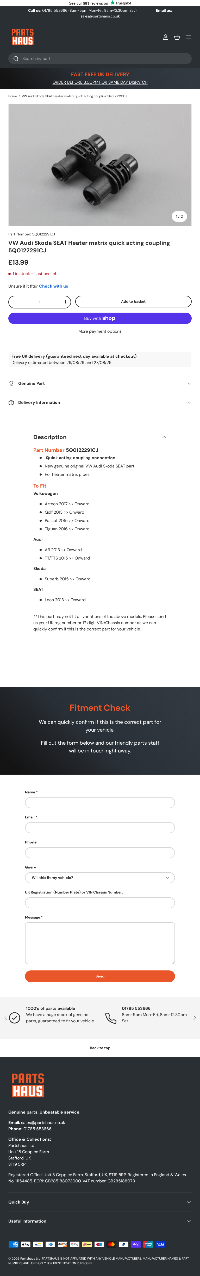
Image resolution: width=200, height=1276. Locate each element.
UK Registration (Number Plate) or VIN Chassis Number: (74, 892)
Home (12, 96)
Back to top (100, 1048)
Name (30, 792)
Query (30, 867)
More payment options (100, 331)
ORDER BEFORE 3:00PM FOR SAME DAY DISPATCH (100, 82)
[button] (177, 37)
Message (32, 917)
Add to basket (133, 301)
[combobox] (100, 58)
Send (100, 976)
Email (30, 817)
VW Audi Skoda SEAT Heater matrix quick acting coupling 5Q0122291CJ (74, 96)
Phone (30, 842)
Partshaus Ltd (30, 1258)
